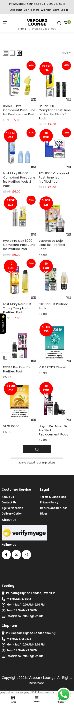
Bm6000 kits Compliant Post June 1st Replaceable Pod (19, 110)
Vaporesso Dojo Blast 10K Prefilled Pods (52, 245)
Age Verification (12, 508)
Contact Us (31, 10)
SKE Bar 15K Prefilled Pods (53, 306)
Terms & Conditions (53, 497)
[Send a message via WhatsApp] (64, 694)
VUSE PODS (11, 426)
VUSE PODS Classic (53, 367)
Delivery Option (12, 513)
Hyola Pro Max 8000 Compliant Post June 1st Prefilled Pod (19, 245)
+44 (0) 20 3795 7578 (19, 639)
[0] (66, 23)
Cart (56, 10)
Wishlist (46, 10)
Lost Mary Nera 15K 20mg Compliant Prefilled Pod (17, 308)
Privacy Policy (49, 502)
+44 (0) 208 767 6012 (19, 599)
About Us (8, 497)
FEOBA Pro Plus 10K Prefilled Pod (16, 369)
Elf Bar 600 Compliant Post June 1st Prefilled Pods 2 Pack (55, 112)
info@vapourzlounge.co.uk (25, 616)
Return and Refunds (53, 508)
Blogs (43, 513)
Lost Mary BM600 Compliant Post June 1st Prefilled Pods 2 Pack (19, 179)
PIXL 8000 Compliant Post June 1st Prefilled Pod (54, 177)
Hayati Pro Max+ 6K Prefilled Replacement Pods (53, 430)
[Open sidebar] (5, 357)
